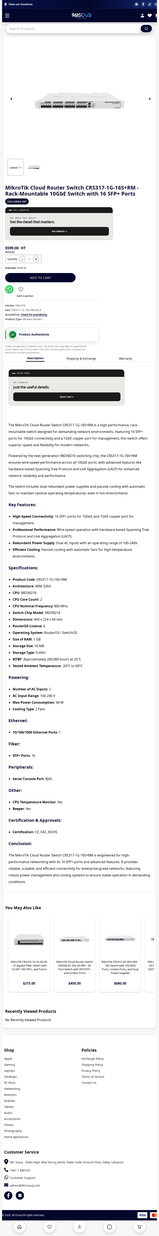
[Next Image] (150, 99)
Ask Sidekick (59, 231)
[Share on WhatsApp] (9, 289)
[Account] (142, 16)
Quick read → (67, 396)
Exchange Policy (93, 1059)
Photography (13, 1131)
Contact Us (89, 1083)
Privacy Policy (91, 1071)
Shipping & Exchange (81, 358)
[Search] (146, 28)
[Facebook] (143, 4)
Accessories (12, 1119)
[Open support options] (109, 1227)
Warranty (125, 358)
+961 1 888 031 (20, 1170)
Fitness (9, 1125)
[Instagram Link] (20, 1195)
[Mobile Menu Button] (7, 16)
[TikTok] (149, 4)
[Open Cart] (139, 1227)
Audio (8, 1113)
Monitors (10, 1095)
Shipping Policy (92, 1065)
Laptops (9, 1071)
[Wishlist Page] (49, 1227)
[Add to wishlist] (21, 289)
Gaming (9, 1065)
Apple (8, 1059)
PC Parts (10, 1083)
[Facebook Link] (8, 1195)
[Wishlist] (150, 16)
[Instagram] (136, 4)
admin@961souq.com (25, 1185)
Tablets (9, 1107)
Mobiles (9, 1101)
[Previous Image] (11, 99)
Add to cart (40, 278)
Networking (12, 1089)
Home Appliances (16, 1137)
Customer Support (22, 1178)
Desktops (10, 1077)
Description (35, 358)
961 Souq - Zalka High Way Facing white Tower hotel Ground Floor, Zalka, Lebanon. (67, 1162)
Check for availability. (34, 314)
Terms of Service (93, 1077)
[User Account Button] (79, 1227)
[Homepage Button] (19, 1227)
